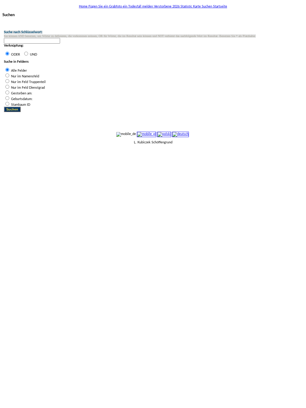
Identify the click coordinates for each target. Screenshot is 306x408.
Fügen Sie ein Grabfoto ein (108, 6)
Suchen (207, 6)
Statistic (186, 6)
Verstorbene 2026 (167, 6)
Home (83, 6)
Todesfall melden (141, 6)
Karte (197, 6)
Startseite (220, 6)
